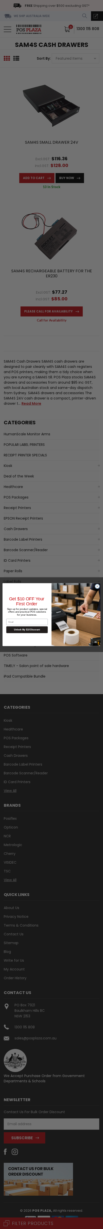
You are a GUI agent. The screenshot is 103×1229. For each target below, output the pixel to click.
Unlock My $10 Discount (27, 629)
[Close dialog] (97, 586)
